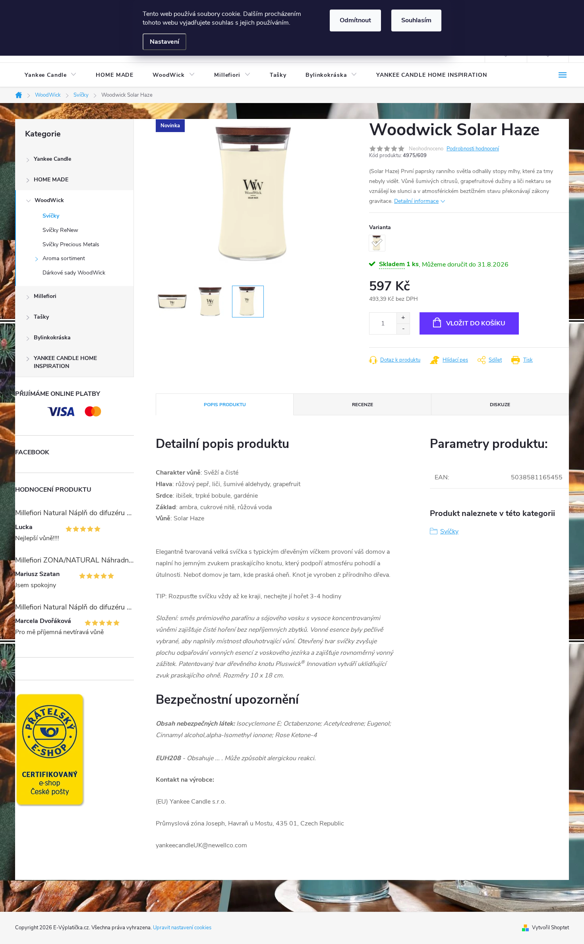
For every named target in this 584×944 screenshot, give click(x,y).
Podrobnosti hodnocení (473, 149)
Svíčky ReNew (60, 230)
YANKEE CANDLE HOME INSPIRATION (65, 362)
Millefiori (45, 296)
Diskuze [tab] (500, 404)
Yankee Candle (52, 159)
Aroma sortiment (64, 258)
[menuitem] (50, 75)
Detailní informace (416, 201)
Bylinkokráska (52, 337)
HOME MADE (51, 179)
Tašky (41, 317)
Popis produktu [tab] (225, 404)
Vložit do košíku (475, 323)
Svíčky (51, 216)
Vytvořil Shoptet (550, 927)
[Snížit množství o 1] (403, 328)
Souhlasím (416, 20)
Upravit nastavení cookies (182, 927)
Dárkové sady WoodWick (74, 272)
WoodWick (49, 200)
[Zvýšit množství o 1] (403, 318)
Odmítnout (355, 20)
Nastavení (164, 41)
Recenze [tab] (362, 404)
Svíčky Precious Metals (71, 244)
